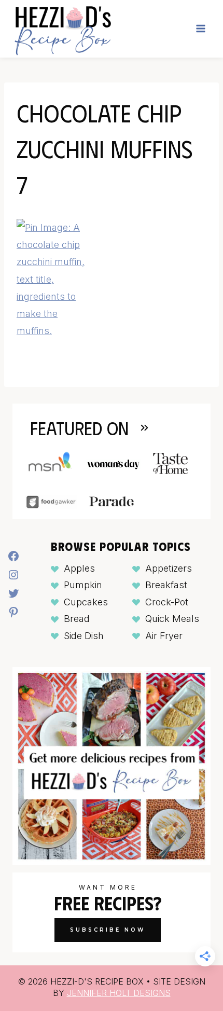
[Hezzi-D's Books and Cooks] (62, 29)
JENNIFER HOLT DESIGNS (119, 993)
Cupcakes (86, 602)
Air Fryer (164, 635)
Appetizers (168, 568)
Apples (79, 568)
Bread (77, 618)
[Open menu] (200, 29)
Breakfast (166, 584)
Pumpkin (83, 584)
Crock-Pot (166, 602)
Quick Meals (172, 618)
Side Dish (84, 635)
